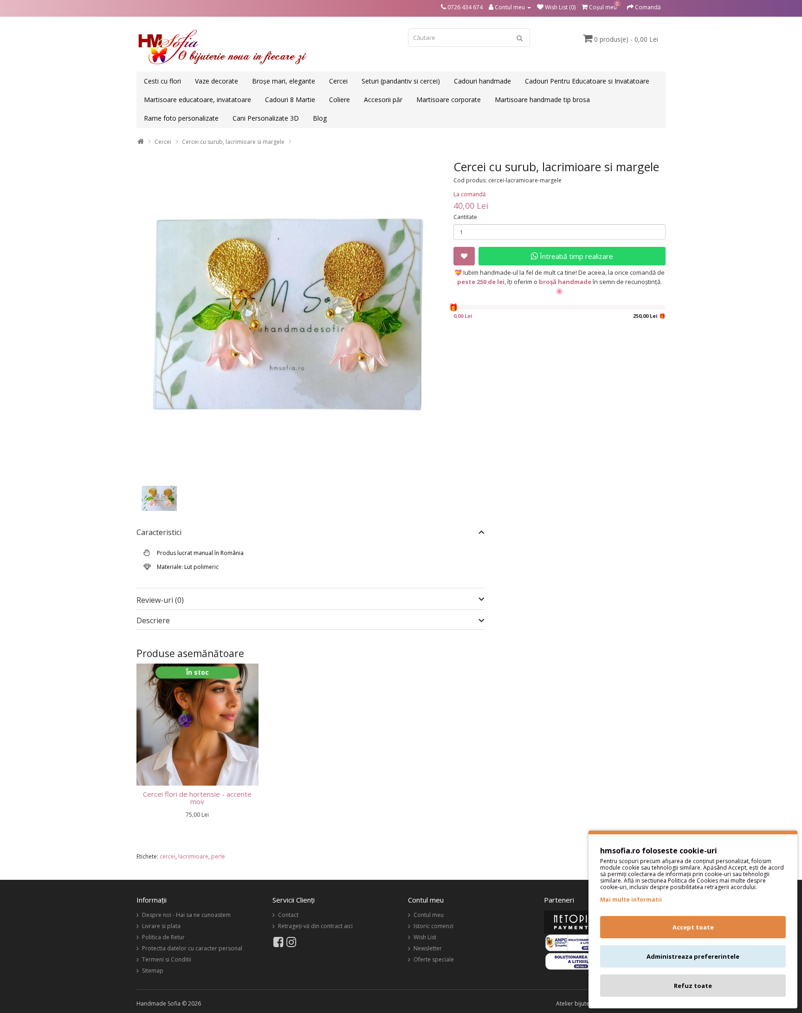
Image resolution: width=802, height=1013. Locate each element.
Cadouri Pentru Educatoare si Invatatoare (587, 81)
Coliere (339, 99)
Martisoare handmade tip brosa (542, 99)
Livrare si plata (161, 926)
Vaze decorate (216, 81)
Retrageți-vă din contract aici (315, 926)
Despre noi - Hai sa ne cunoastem (186, 915)
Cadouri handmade (482, 81)
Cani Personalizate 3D (266, 118)
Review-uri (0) (160, 600)
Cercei (338, 81)
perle (218, 856)
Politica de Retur (163, 937)
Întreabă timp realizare (575, 256)
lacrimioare (193, 856)
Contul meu (429, 915)
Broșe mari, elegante (283, 81)
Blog (320, 118)
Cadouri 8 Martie (290, 99)
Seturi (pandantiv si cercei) (401, 81)
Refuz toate (693, 985)
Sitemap (152, 970)
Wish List (425, 937)
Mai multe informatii (631, 899)
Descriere (153, 621)
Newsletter (428, 948)
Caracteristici (158, 533)
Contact (288, 915)
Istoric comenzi (433, 926)
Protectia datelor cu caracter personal (192, 948)
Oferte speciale (434, 959)
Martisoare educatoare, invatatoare (197, 99)
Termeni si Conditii (166, 959)
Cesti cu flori (162, 81)
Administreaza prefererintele (693, 956)
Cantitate (465, 217)
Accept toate (693, 927)
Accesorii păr (383, 99)
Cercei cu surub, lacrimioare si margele (233, 142)
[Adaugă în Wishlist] (464, 256)
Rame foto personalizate (181, 118)
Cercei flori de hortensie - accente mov (197, 798)
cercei (167, 856)
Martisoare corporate (448, 99)
